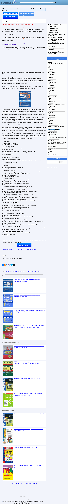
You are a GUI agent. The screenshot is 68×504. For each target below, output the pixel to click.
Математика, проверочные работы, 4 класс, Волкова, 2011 (28, 378)
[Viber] (8, 265)
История (51, 80)
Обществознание (53, 95)
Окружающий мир (53, 125)
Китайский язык (53, 140)
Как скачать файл (7, 249)
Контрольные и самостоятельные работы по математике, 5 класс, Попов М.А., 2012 (28, 429)
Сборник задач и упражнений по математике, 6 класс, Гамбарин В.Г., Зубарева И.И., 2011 (29, 311)
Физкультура (52, 115)
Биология (51, 74)
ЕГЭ (49, 67)
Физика (50, 113)
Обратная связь (52, 154)
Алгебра (51, 71)
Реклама (51, 103)
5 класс (38, 271)
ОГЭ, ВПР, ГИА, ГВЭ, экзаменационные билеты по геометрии (56, 48)
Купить (3, 255)
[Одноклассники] (5, 265)
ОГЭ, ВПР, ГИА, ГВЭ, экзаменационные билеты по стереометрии (56, 52)
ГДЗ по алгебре (52, 26)
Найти (49, 152)
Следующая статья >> (31, 483)
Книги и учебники (52, 146)
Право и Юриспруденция (55, 99)
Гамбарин (27, 271)
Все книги (50, 149)
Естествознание (53, 96)
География (51, 75)
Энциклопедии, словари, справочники (57, 148)
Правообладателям (31, 249)
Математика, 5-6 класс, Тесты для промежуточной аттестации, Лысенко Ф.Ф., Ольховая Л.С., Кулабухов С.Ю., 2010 (29, 326)
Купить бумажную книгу (10, 13)
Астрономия (52, 72)
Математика (52, 87)
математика (21, 271)
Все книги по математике (54, 24)
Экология (51, 120)
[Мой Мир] (6, 265)
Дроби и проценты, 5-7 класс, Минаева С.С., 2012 (26, 447)
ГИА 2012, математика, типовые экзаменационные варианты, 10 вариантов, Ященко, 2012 (29, 346)
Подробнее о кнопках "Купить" (12, 21)
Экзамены (50, 69)
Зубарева (33, 271)
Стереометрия (52, 107)
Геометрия (51, 77)
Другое (50, 151)
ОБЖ (50, 93)
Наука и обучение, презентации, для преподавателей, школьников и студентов (57, 143)
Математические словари (55, 37)
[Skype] (12, 265)
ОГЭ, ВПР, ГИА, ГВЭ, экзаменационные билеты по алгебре (56, 43)
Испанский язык (53, 132)
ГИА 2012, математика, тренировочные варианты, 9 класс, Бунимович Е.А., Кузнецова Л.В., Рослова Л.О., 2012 (28, 362)
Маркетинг (51, 85)
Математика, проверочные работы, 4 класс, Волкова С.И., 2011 (29, 414)
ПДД (50, 98)
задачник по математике (11, 271)
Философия (52, 117)
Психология (52, 101)
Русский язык (52, 106)
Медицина (51, 88)
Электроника (52, 123)
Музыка (51, 91)
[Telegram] (10, 265)
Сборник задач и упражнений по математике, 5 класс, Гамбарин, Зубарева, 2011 (27, 280)
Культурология (52, 82)
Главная (50, 62)
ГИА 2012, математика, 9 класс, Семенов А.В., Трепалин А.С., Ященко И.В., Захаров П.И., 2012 (29, 394)
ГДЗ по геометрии (53, 28)
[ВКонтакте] (3, 265)
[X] (14, 265)
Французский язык (53, 135)
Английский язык (53, 131)
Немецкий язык (52, 134)
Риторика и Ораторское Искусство (57, 104)
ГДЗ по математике (53, 30)
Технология (52, 109)
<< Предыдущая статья (16, 483)
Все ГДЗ (50, 66)
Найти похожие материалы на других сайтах (26, 14)
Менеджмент (52, 90)
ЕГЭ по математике (53, 32)
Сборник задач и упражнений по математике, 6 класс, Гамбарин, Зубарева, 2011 (27, 296)
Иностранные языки (54, 139)
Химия (50, 118)
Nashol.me (6, 501)
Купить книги (24, 245)
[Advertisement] (13, 60)
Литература (52, 83)
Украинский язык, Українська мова (57, 137)
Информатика (52, 79)
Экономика (51, 121)
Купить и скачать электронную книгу (10, 17)
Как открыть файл (19, 249)
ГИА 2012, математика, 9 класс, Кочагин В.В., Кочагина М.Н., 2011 (28, 466)
